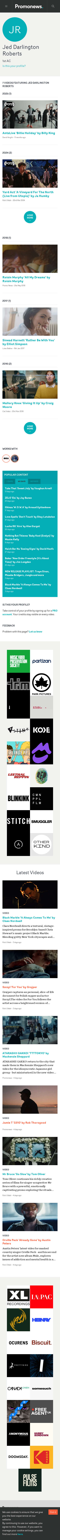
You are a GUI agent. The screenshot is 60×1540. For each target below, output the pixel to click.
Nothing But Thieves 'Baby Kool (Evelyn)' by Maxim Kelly (29, 537)
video (5, 913)
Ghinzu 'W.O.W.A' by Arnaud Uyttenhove (28, 507)
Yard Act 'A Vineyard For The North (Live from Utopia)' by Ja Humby (28, 194)
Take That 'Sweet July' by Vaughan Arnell (28, 488)
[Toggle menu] (6, 6)
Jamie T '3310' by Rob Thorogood (24, 1122)
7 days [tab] (10, 481)
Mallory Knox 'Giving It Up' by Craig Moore (28, 405)
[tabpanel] (30, 540)
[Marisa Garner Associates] (6, 457)
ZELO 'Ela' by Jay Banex (18, 498)
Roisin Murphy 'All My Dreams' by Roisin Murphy (26, 279)
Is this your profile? (14, 66)
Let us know (35, 631)
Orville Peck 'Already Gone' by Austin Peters (26, 1241)
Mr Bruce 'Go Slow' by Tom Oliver (23, 1174)
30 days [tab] (21, 481)
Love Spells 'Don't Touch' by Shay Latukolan (30, 517)
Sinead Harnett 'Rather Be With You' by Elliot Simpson (28, 342)
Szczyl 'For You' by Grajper (19, 987)
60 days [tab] (34, 481)
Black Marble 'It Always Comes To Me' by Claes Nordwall (28, 586)
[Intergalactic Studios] (14, 457)
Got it (53, 1512)
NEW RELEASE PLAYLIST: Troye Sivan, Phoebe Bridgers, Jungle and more (27, 573)
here (20, 1534)
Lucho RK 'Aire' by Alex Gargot (22, 526)
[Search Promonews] (53, 6)
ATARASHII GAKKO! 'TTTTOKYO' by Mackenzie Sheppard (25, 1055)
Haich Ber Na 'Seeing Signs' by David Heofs (29, 549)
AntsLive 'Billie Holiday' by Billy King (28, 133)
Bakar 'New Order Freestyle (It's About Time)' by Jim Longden (27, 560)
